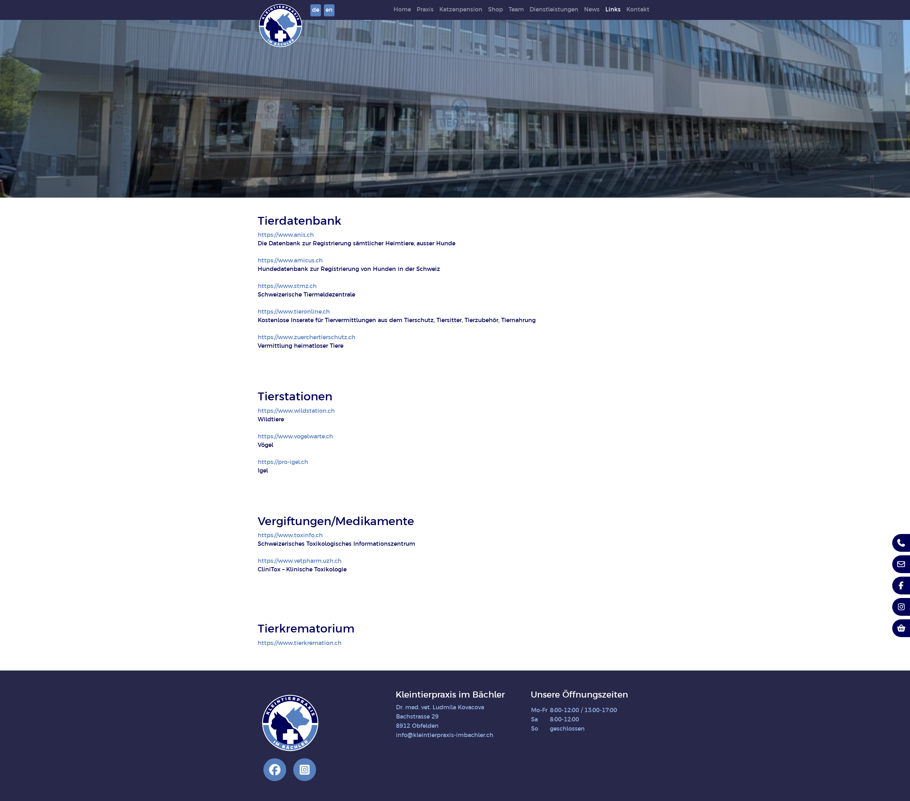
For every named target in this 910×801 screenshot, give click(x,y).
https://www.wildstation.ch (296, 411)
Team (516, 9)
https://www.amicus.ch (290, 260)
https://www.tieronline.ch (294, 312)
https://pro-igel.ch (283, 462)
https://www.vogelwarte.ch (295, 436)
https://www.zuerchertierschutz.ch (306, 337)
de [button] (315, 10)
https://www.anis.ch (286, 235)
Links (613, 9)
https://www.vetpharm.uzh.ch (300, 561)
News (592, 9)
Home (402, 9)
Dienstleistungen (554, 9)
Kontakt (637, 9)
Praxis (425, 9)
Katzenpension (460, 9)
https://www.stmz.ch (287, 286)
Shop (495, 9)
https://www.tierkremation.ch (300, 643)
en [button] (329, 10)
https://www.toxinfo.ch (290, 535)
